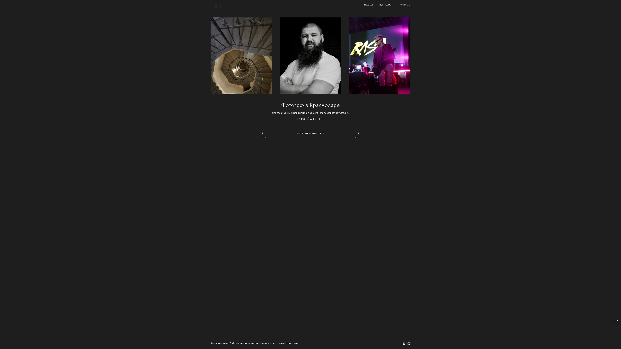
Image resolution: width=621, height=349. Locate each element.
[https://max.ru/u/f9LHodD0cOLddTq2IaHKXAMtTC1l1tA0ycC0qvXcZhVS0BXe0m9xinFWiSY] (409, 344)
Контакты (405, 5)
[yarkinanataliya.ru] (216, 5)
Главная (368, 5)
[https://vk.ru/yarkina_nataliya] (404, 344)
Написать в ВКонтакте (310, 133)
